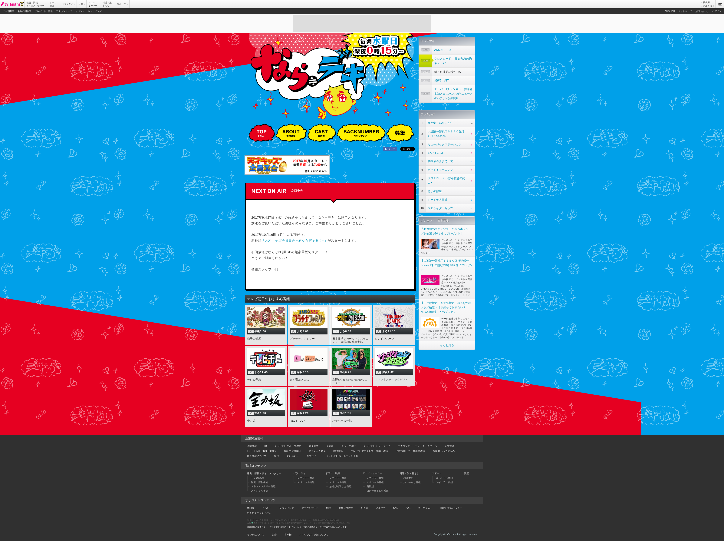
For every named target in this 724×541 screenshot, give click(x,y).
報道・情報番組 (259, 482)
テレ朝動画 (8, 11)
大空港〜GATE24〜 (440, 122)
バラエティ (299, 473)
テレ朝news (257, 477)
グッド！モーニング (440, 169)
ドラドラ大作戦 (437, 199)
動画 (328, 507)
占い (408, 507)
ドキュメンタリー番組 (263, 486)
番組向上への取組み (444, 451)
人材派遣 (449, 446)
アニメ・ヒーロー (372, 473)
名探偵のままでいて (440, 161)
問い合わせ (293, 456)
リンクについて (255, 534)
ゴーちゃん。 (425, 507)
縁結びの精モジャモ (451, 507)
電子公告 (314, 446)
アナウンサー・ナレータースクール (417, 446)
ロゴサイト (312, 456)
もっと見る (447, 345)
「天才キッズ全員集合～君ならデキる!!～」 (295, 240)
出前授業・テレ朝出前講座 (410, 451)
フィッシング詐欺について (313, 534)
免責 (274, 534)
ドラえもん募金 (317, 451)
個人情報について (257, 456)
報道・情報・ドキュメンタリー (264, 473)
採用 (276, 456)
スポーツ (437, 473)
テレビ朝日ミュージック (376, 446)
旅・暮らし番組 (412, 482)
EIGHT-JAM (435, 152)
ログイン (716, 11)
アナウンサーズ (64, 11)
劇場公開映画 (24, 11)
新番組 (370, 486)
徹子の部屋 (435, 191)
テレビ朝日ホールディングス (342, 456)
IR (265, 446)
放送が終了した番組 (340, 486)
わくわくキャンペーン (259, 512)
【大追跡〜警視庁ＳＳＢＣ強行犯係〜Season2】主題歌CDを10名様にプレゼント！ (447, 265)
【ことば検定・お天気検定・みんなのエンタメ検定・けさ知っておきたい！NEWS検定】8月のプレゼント (446, 307)
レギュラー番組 (305, 477)
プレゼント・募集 (44, 11)
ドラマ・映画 (332, 473)
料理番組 (408, 477)
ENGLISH (670, 11)
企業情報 (252, 446)
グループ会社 (348, 446)
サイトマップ (685, 11)
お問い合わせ (702, 11)
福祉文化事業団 (292, 451)
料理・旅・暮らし (409, 473)
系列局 (330, 446)
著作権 (287, 534)
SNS (395, 507)
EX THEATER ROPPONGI (261, 451)
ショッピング (94, 11)
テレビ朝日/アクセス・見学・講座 (369, 451)
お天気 (364, 507)
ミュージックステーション (445, 144)
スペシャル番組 (259, 490)
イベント (79, 11)
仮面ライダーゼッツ (440, 208)
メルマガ (381, 507)
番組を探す (708, 6)
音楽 (466, 473)
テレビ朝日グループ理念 (287, 446)
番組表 (706, 2)
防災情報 (338, 451)
